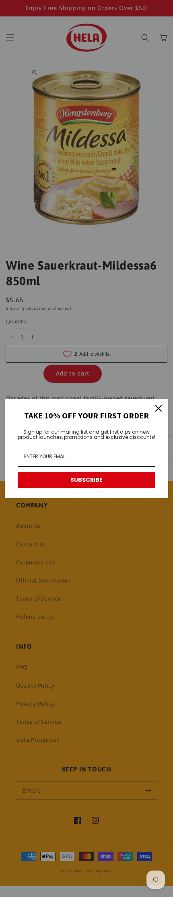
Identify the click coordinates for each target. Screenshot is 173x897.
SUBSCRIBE (86, 480)
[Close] (158, 408)
